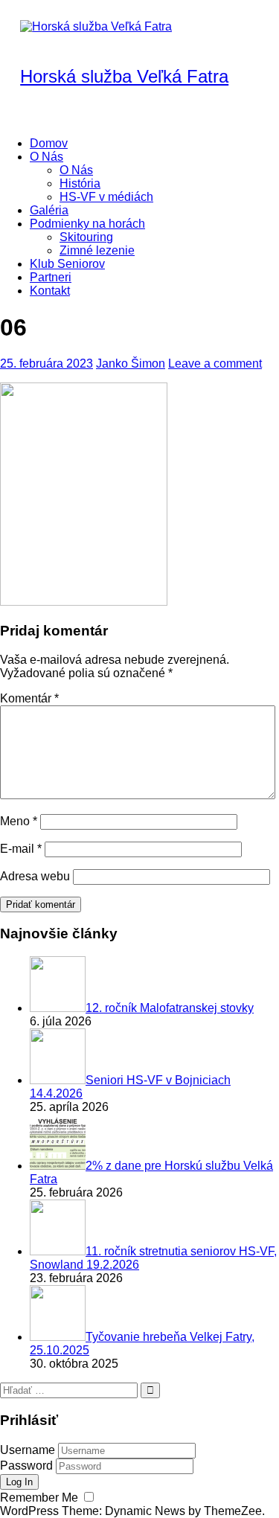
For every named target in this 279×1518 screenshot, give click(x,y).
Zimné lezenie (97, 250)
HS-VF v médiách (106, 196)
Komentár (29, 698)
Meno (18, 821)
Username (27, 1450)
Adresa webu (35, 876)
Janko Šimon (130, 363)
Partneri (50, 277)
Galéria (49, 210)
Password (26, 1465)
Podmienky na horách (87, 223)
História (80, 183)
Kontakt (50, 290)
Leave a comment (215, 363)
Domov (49, 143)
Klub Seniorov (67, 263)
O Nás (46, 156)
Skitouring (86, 237)
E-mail (21, 848)
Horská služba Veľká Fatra (124, 76)
